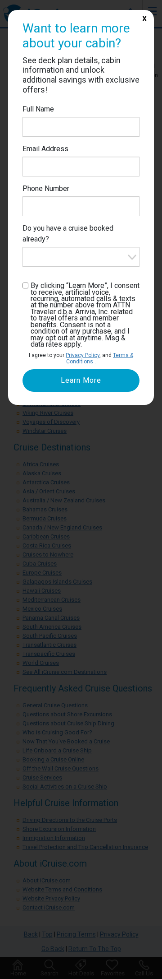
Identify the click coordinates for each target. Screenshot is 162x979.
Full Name (38, 109)
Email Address (45, 148)
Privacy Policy (82, 355)
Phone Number (45, 188)
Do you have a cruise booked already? (67, 233)
